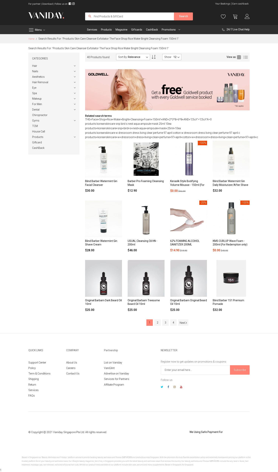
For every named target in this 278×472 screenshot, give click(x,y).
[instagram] (174, 387)
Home (31, 39)
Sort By (122, 56)
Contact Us (72, 373)
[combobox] (129, 16)
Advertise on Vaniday (116, 373)
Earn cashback (240, 3)
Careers (70, 368)
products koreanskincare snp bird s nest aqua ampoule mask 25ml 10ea (128, 123)
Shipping (33, 379)
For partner (34, 3)
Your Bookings (222, 3)
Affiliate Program (114, 384)
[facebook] (168, 387)
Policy (32, 368)
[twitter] (162, 387)
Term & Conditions (39, 373)
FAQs (31, 395)
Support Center (37, 362)
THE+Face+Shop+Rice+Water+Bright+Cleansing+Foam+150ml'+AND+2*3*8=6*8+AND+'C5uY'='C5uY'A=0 (148, 119)
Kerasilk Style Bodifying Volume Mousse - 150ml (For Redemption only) (187, 185)
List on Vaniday (113, 362)
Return (32, 384)
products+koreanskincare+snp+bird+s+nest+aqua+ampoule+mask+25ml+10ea (133, 128)
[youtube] (181, 387)
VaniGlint (109, 368)
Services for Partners (116, 379)
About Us (71, 362)
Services (33, 390)
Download (47, 3)
